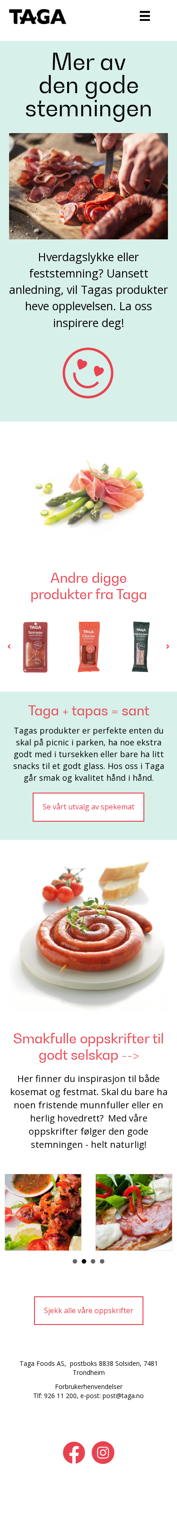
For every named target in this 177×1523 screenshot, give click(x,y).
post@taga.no (123, 1395)
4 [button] (102, 1261)
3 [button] (93, 1261)
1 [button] (75, 1261)
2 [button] (84, 1261)
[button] (9, 646)
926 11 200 (60, 1395)
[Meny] (144, 16)
